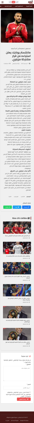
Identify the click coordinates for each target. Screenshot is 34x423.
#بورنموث (16, 197)
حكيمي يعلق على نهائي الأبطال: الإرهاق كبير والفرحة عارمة (19, 299)
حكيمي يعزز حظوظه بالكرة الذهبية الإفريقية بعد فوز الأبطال (18, 321)
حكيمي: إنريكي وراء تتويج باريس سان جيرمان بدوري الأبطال (17, 277)
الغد (10, 2)
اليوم (13, 2)
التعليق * (28, 364)
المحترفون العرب (19, 6)
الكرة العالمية (8, 6)
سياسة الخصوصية (24, 420)
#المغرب (23, 197)
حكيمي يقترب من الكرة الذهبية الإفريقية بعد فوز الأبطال (18, 343)
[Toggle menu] (3, 2)
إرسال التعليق (22, 399)
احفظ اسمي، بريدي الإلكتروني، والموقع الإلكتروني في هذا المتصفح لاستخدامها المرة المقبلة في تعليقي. (18, 394)
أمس (17, 2)
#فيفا (10, 197)
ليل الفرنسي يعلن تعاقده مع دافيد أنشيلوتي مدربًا (17, 236)
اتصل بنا (7, 420)
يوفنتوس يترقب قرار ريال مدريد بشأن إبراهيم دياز (18, 256)
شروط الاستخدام (14, 420)
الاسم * (29, 384)
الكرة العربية (29, 6)
